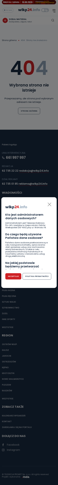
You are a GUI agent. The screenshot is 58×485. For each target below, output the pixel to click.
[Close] (49, 204)
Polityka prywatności (36, 276)
